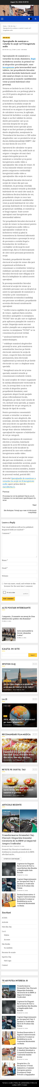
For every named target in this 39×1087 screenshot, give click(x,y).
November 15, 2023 (19, 725)
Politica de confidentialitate (22, 1083)
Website (5, 576)
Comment (6, 533)
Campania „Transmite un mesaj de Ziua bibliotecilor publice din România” (18, 617)
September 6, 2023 (19, 690)
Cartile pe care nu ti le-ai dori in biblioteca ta (19, 721)
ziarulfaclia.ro (9, 487)
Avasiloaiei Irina (8, 846)
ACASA (4, 918)
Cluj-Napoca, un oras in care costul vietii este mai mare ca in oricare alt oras (19, 684)
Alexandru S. (8, 690)
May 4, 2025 (17, 49)
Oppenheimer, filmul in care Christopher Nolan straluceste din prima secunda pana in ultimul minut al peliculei (19, 753)
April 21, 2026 (7, 621)
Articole (5, 922)
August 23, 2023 (19, 795)
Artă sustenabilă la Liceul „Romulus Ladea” (25, 633)
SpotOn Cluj (7, 678)
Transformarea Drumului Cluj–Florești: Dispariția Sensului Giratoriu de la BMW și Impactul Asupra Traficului (19, 839)
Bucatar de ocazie (9, 783)
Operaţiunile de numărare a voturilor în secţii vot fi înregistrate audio (19, 481)
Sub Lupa (7, 961)
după (33, 59)
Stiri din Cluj (7, 49)
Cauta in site (11, 649)
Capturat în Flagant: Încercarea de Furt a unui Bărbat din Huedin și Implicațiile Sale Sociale (27, 868)
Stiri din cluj (6, 37)
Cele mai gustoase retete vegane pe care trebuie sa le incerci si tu (18, 790)
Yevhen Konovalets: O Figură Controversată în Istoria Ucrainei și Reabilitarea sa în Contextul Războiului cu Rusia (26, 900)
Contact (5, 965)
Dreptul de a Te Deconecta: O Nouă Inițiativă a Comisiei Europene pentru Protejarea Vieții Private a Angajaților (26, 1069)
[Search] (35, 19)
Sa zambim (8, 948)
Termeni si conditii (7, 1083)
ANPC (19, 1085)
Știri (5, 830)
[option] (19, 680)
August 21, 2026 (19, 846)
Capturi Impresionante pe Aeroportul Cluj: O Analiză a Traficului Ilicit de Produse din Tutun (26, 883)
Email (5, 568)
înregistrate (8, 67)
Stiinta (6, 935)
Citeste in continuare (12, 859)
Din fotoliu (7, 745)
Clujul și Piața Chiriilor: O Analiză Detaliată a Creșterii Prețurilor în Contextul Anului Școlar (27, 1052)
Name (5, 560)
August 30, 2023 (19, 760)
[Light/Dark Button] (30, 19)
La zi (4, 931)
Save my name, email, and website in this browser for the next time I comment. (20, 584)
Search (33, 655)
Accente (6, 716)
